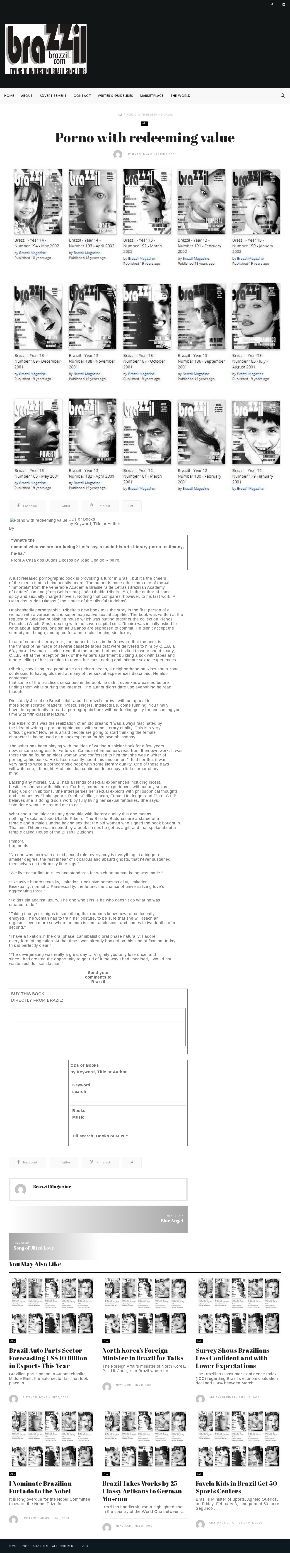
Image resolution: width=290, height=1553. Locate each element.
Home (9, 95)
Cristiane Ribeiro (221, 1522)
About (27, 95)
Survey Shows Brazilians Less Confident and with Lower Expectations (233, 1358)
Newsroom (123, 1385)
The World (181, 95)
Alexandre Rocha (35, 1397)
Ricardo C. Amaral (37, 1518)
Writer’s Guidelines (115, 95)
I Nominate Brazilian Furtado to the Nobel (40, 1487)
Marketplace (152, 95)
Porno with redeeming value (149, 114)
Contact (82, 95)
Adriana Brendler (222, 1397)
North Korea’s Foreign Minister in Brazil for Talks (142, 1354)
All (120, 114)
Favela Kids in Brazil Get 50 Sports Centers (236, 1487)
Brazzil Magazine (144, 154)
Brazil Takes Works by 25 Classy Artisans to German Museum (142, 1491)
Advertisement (53, 95)
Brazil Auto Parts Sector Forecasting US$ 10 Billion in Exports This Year (48, 1358)
